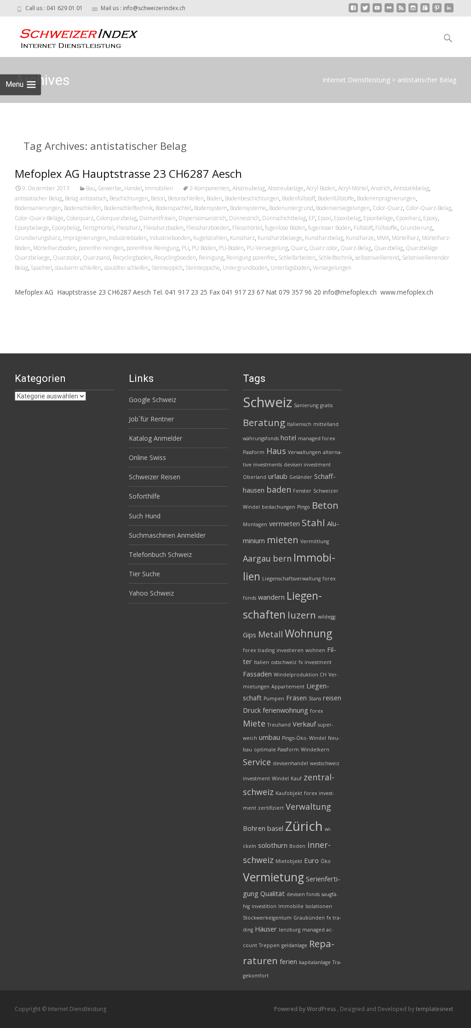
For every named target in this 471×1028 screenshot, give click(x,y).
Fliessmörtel (247, 228)
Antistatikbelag (411, 188)
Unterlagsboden (290, 268)
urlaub (277, 476)
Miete (254, 723)
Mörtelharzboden (54, 248)
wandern (271, 597)
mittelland (326, 424)
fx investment (315, 662)
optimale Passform (276, 749)
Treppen (269, 945)
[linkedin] (449, 11)
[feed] (401, 11)
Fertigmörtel (98, 228)
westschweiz (324, 763)
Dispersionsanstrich (202, 218)
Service (257, 761)
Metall (270, 634)
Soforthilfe (144, 496)
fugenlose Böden (285, 228)
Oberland (254, 477)
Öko (326, 861)
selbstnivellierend (377, 257)
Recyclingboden (132, 257)
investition (264, 906)
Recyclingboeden (175, 257)
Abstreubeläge (286, 188)
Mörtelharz (405, 238)
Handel (133, 188)
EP (312, 218)
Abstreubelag (248, 188)
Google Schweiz (152, 399)
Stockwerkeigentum (267, 917)
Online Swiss (147, 457)
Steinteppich (167, 268)
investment (256, 778)
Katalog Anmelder (155, 438)
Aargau (257, 558)
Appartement (287, 686)
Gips (249, 634)
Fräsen (296, 697)
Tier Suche (144, 573)
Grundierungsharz (37, 238)
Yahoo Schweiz (151, 593)
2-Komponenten (210, 188)
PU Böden (204, 248)
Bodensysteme (248, 208)
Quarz (298, 248)
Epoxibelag (347, 218)
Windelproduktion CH (300, 674)
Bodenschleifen (82, 208)
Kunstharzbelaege (280, 238)
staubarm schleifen (78, 268)
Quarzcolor (66, 257)
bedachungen (278, 507)
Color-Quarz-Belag (428, 208)
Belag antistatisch (86, 198)
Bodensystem (210, 208)
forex (316, 711)
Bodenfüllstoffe (336, 198)
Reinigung (211, 257)
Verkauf (304, 723)
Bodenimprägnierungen (386, 198)
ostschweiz (284, 662)
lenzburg (289, 929)
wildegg (326, 616)
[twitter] (365, 11)
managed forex (316, 438)
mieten (283, 539)
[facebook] (353, 11)
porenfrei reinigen (101, 248)
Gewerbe (109, 188)
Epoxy (430, 218)
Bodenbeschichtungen (252, 198)
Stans (315, 698)
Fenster (302, 491)
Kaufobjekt (289, 793)
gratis (326, 405)
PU (185, 248)
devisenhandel (290, 763)
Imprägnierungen (84, 238)
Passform (253, 452)
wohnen (315, 650)
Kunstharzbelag (324, 238)
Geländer (300, 477)
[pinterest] (437, 11)
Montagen (255, 524)
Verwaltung (308, 806)
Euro (311, 860)
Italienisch (299, 424)
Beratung (264, 422)
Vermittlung (314, 541)
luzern (301, 614)
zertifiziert (271, 808)
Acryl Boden (320, 188)
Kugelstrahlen (210, 238)
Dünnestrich (244, 218)
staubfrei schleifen (126, 268)
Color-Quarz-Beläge (39, 218)
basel (275, 828)
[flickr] (389, 11)
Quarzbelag (388, 248)
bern (282, 558)
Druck (252, 710)
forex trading (259, 650)
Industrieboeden (169, 238)
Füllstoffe (386, 228)
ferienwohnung (285, 710)
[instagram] (413, 11)
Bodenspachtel (173, 208)
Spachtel (41, 268)
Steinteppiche (202, 268)
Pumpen (274, 698)
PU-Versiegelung (267, 248)
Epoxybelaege (32, 228)
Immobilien (159, 188)
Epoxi (324, 218)
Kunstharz (242, 238)
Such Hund (145, 515)
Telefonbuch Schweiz (160, 554)
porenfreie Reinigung (152, 248)
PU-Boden (231, 248)
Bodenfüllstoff (298, 198)
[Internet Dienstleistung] (72, 35)
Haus (276, 450)
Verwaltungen (304, 452)
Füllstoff (363, 228)
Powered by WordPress (305, 1009)
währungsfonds (261, 438)
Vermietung (273, 877)
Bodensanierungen (38, 208)
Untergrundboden (245, 268)
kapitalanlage (315, 962)
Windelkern (315, 749)
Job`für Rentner (151, 419)
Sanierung (306, 405)
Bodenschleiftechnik (128, 208)
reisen (332, 697)
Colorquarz (79, 218)
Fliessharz (128, 228)
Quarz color (323, 248)
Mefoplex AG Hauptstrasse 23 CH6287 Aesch (128, 173)
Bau (90, 188)
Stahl (313, 522)
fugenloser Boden (329, 228)
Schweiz (267, 402)
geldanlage (294, 945)
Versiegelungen (332, 268)
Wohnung (308, 633)
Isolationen (318, 906)
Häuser (266, 928)
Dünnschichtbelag (284, 218)
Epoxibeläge (378, 218)
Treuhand (279, 724)
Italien (261, 662)
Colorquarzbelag (116, 218)
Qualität (272, 893)
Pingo (303, 507)
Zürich (304, 826)
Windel (280, 778)
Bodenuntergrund (291, 208)
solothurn (272, 845)
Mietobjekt (289, 861)
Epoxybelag (66, 228)
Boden (214, 198)
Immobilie (291, 906)
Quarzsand (96, 257)
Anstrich (381, 188)
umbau (269, 737)
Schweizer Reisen (154, 476)
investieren (290, 650)
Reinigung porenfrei (251, 257)
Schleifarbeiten (297, 257)
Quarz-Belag (355, 248)
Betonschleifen (186, 198)
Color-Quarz (388, 208)
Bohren (254, 828)
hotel (288, 437)
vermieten (284, 523)
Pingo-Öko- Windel (304, 738)
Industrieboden (128, 238)
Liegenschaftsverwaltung (291, 578)
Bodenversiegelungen (343, 208)
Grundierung (416, 228)
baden (278, 489)
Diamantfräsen (157, 218)
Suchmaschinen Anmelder (167, 535)
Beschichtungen (128, 198)
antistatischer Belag (38, 198)
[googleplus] (425, 11)
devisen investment (307, 464)
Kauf (296, 778)
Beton (158, 198)
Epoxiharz (408, 218)
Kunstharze (360, 238)
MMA (383, 238)
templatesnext (434, 1009)
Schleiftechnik (335, 257)
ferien (288, 961)
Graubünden (309, 917)
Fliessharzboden (164, 228)
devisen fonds (303, 894)
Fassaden (257, 673)
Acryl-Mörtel (353, 188)
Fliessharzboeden (208, 228)
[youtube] (377, 11)
